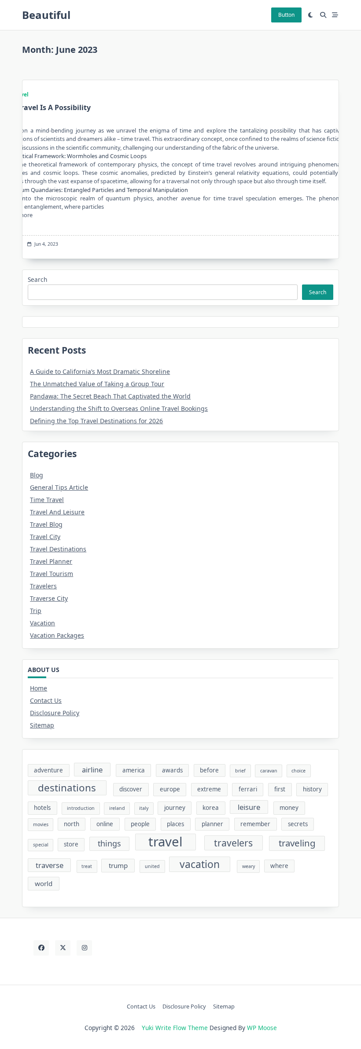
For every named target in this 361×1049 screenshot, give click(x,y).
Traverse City (49, 598)
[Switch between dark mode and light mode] (311, 15)
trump (118, 865)
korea (211, 808)
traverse (49, 865)
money (289, 808)
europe (170, 789)
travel (165, 842)
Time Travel (47, 499)
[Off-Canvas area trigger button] (335, 15)
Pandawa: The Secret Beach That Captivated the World (110, 396)
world (43, 883)
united (152, 866)
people (140, 824)
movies (40, 824)
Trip (35, 610)
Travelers (43, 586)
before (209, 770)
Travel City (45, 536)
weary (248, 866)
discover (130, 789)
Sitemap (42, 725)
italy (143, 808)
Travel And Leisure (57, 512)
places (175, 824)
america (133, 770)
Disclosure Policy (54, 713)
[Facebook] (41, 948)
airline (92, 770)
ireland (117, 808)
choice (298, 771)
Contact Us (46, 700)
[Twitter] (62, 948)
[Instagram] (84, 948)
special (40, 845)
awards (172, 770)
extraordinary (182, 139)
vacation (200, 864)
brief (240, 771)
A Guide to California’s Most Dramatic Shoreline (100, 371)
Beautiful (46, 14)
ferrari (248, 789)
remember (255, 824)
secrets (298, 824)
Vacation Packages (57, 635)
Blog (36, 475)
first (279, 789)
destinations (67, 787)
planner (212, 824)
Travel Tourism (51, 573)
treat (86, 866)
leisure (249, 807)
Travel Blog (46, 524)
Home (38, 688)
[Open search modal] (323, 15)
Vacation (42, 623)
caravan (268, 771)
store (71, 844)
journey (174, 808)
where (279, 866)
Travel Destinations (58, 549)
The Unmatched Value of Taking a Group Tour (97, 384)
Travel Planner (51, 561)
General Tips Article (59, 487)
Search (37, 279)
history (312, 789)
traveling (297, 843)
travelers (233, 842)
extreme (209, 789)
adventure (48, 770)
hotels (42, 808)
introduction (81, 808)
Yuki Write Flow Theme (175, 1027)
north (71, 824)
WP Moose (262, 1027)
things (109, 843)
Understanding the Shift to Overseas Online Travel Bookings (119, 408)
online (104, 824)
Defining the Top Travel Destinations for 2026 (96, 421)
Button (286, 14)
